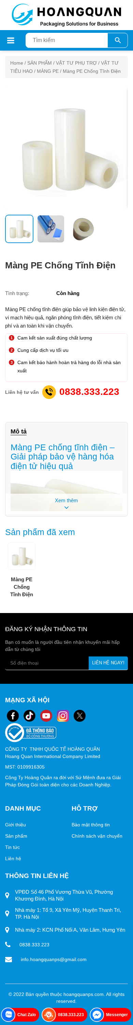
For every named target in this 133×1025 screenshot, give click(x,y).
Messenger (117, 1014)
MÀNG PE (48, 71)
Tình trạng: (17, 293)
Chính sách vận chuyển (97, 836)
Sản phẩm (17, 836)
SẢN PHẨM (39, 63)
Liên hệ (14, 858)
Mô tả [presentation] (19, 431)
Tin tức (12, 847)
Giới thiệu (15, 824)
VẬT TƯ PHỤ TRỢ (76, 63)
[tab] (22, 431)
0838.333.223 (89, 391)
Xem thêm (66, 500)
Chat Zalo (26, 1014)
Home (16, 63)
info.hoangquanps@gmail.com (54, 959)
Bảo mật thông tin (91, 824)
